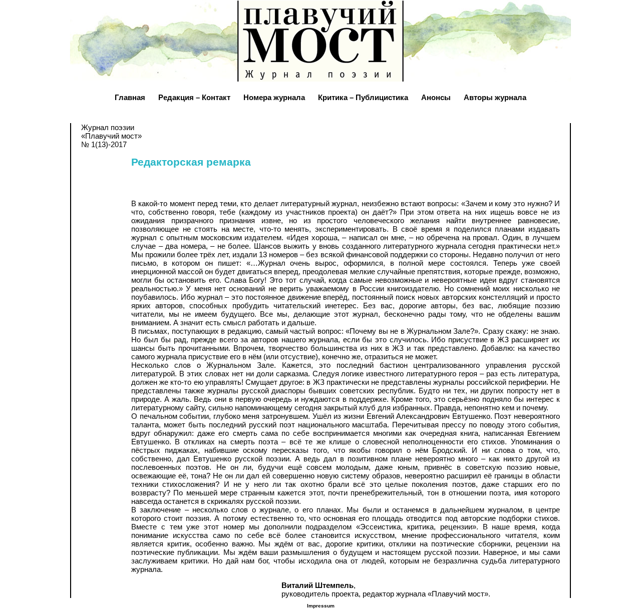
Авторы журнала (495, 97)
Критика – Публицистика (363, 97)
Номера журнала (274, 97)
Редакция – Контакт (194, 97)
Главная (130, 97)
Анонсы (436, 97)
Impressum (321, 605)
